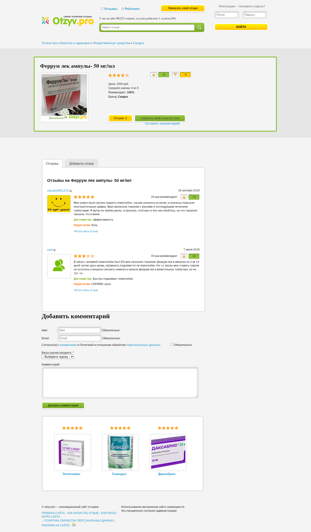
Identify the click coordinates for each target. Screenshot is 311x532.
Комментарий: (51, 364)
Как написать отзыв (82, 513)
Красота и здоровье (75, 43)
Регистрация (227, 6)
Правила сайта (53, 513)
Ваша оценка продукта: (58, 352)
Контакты (108, 513)
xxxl (50, 249)
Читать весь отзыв (86, 231)
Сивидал (119, 474)
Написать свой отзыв (182, 8)
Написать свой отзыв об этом (160, 118)
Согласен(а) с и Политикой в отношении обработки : (101, 345)
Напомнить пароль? (252, 6)
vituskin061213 (58, 190)
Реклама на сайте (55, 525)
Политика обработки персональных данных (79, 520)
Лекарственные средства (111, 43)
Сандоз (138, 43)
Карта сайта (51, 516)
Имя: (45, 330)
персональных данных (143, 345)
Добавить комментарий (63, 405)
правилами (68, 345)
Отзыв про (49, 43)
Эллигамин (71, 474)
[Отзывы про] (68, 25)
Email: (45, 338)
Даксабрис (167, 474)
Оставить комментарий (162, 123)
